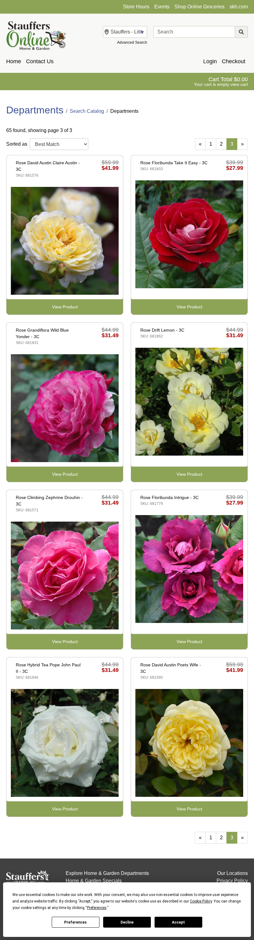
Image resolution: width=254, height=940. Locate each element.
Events (161, 6)
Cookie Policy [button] (201, 901)
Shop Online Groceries (199, 6)
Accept (178, 922)
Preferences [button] (97, 908)
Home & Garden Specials (94, 880)
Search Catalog (87, 111)
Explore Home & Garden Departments (107, 873)
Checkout (233, 61)
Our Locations (232, 873)
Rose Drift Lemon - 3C (162, 330)
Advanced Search (132, 42)
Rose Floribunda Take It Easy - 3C (174, 162)
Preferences (75, 922)
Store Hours (136, 6)
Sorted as (16, 144)
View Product (65, 306)
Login (210, 61)
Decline (127, 922)
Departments (35, 110)
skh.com (239, 6)
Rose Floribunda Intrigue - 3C (169, 497)
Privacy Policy (232, 880)
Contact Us (40, 61)
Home (13, 61)
